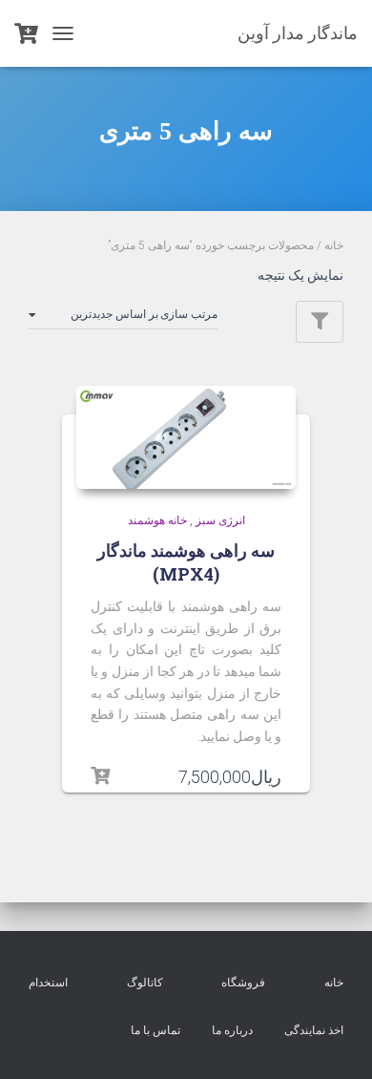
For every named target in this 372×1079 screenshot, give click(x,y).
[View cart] (26, 33)
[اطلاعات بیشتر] (100, 776)
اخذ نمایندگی (313, 1030)
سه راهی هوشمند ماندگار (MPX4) (186, 562)
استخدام (48, 982)
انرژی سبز (220, 520)
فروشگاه (243, 982)
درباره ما (232, 1030)
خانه (333, 245)
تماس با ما (155, 1030)
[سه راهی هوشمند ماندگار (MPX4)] (186, 437)
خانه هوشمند (157, 520)
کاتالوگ (145, 982)
